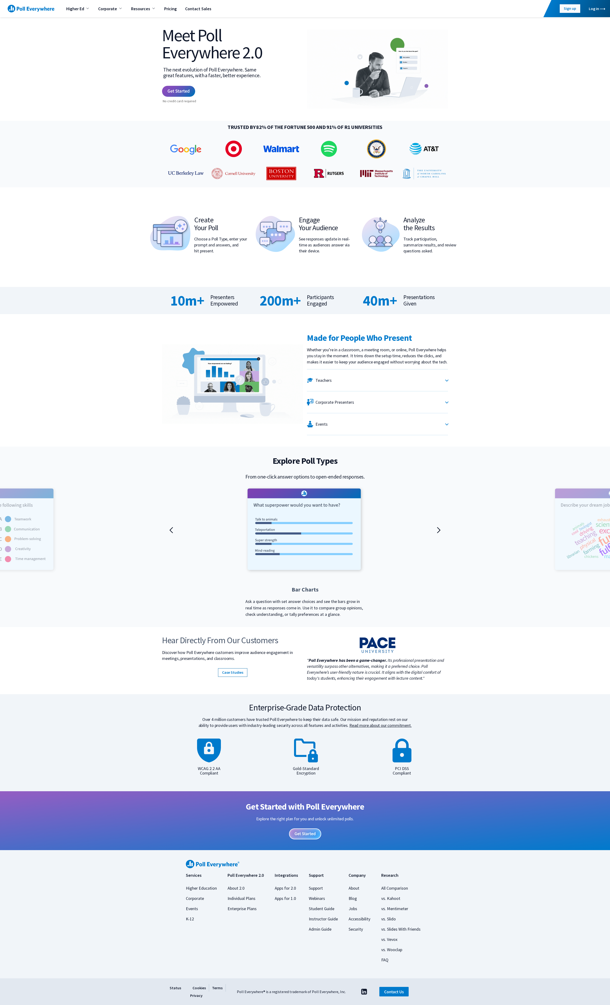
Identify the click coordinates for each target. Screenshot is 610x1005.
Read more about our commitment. (380, 725)
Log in (594, 8)
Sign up (570, 8)
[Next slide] (439, 530)
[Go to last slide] (171, 530)
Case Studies (232, 672)
